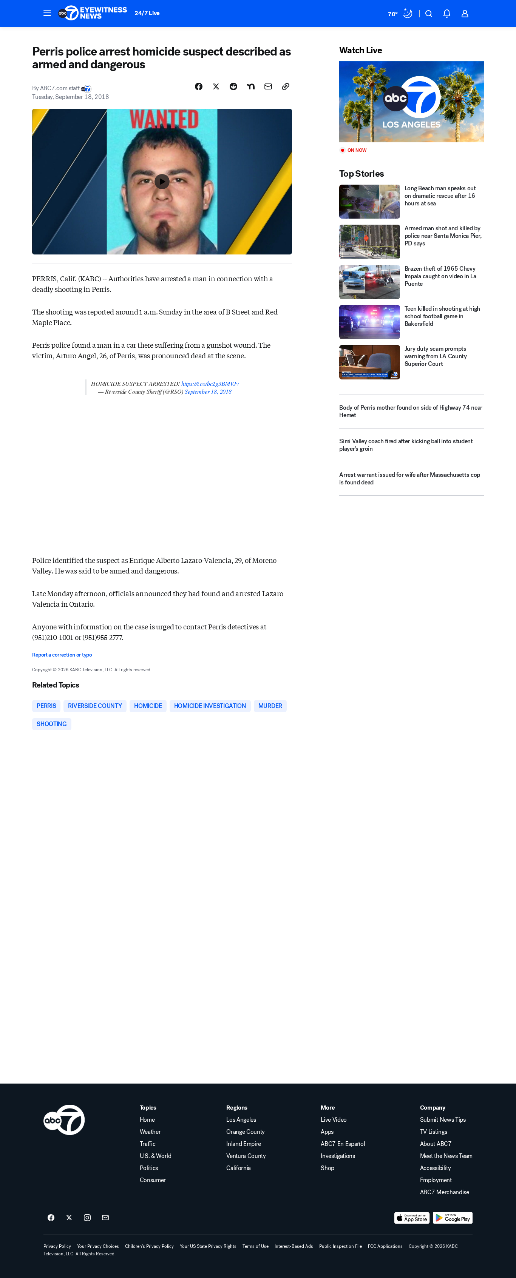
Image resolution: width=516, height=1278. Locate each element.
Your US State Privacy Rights (208, 1246)
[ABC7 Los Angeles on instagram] (87, 1218)
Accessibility (435, 1168)
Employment (436, 1180)
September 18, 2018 (208, 391)
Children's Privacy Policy (149, 1246)
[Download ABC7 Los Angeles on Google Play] (453, 1218)
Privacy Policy (57, 1246)
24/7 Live (147, 13)
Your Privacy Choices (98, 1246)
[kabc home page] (64, 1120)
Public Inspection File (340, 1246)
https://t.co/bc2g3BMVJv (210, 383)
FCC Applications (385, 1246)
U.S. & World (155, 1156)
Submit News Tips (443, 1120)
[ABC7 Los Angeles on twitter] (69, 1218)
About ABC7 (436, 1144)
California (238, 1168)
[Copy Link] (285, 86)
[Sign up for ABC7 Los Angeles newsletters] (105, 1218)
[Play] (411, 101)
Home (147, 1120)
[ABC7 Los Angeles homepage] (92, 13)
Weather (150, 1132)
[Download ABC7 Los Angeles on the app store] (412, 1218)
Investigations (338, 1156)
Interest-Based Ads (294, 1246)
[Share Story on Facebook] (198, 86)
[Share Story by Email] (268, 86)
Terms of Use (256, 1246)
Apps (327, 1132)
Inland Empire (243, 1144)
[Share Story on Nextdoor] (250, 86)
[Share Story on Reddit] (233, 86)
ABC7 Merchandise (444, 1192)
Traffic (148, 1144)
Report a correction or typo (62, 654)
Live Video (334, 1120)
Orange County (245, 1132)
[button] (47, 12)
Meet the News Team (446, 1156)
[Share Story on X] (216, 86)
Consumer (153, 1180)
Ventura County (246, 1156)
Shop (327, 1168)
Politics (149, 1168)
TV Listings (433, 1132)
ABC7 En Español (343, 1144)
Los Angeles (241, 1120)
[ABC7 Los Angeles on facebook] (51, 1218)
